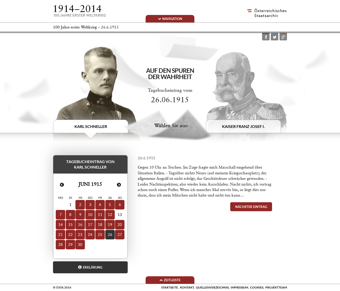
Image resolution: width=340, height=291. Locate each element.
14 (60, 224)
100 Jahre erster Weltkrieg (75, 27)
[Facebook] (266, 37)
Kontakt (187, 287)
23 (80, 234)
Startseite (169, 287)
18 (100, 224)
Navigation (172, 19)
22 (70, 234)
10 (90, 214)
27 (119, 234)
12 (110, 214)
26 (110, 234)
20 (119, 224)
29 (70, 244)
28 (60, 244)
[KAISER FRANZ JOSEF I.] (246, 97)
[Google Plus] (283, 37)
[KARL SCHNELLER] (96, 94)
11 (100, 214)
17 (90, 224)
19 (110, 224)
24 (90, 234)
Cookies (256, 287)
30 (80, 244)
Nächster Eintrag (251, 207)
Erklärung (92, 267)
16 (80, 224)
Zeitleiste (172, 280)
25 (100, 234)
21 (60, 234)
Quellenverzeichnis (212, 287)
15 (70, 224)
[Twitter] (274, 37)
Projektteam (276, 287)
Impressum (239, 287)
